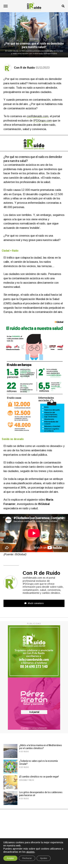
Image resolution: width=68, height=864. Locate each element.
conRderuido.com (37, 116)
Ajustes (43, 858)
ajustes (30, 851)
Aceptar (10, 858)
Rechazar (27, 858)
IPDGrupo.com (42, 120)
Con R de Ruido (24, 67)
